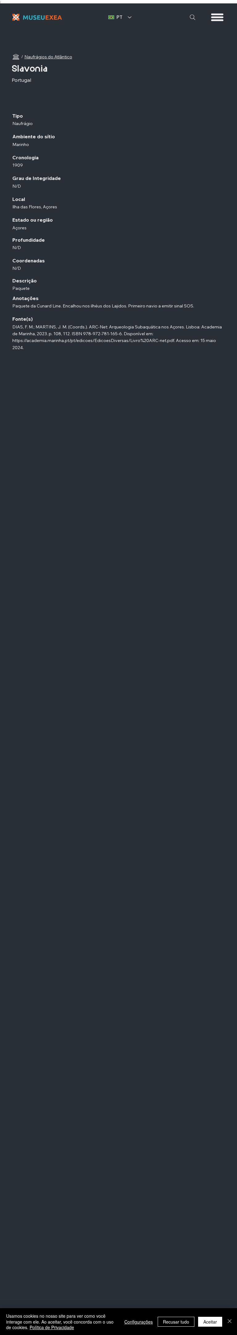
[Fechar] (229, 1321)
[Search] (192, 17)
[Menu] (217, 17)
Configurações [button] (138, 1322)
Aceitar (210, 1322)
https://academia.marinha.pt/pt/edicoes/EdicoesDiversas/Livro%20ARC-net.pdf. (93, 340)
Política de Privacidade (52, 1327)
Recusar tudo (176, 1322)
